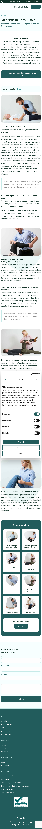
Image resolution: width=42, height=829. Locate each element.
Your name (5, 657)
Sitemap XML (6, 734)
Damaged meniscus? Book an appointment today (21, 74)
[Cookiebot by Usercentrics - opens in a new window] (31, 374)
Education (5, 765)
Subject (4, 674)
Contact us (21, 626)
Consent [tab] (8, 380)
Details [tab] (21, 380)
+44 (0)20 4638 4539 (12, 2)
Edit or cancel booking (10, 776)
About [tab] (34, 380)
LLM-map (4, 728)
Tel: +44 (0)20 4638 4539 (11, 782)
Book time (36, 7)
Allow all (21, 442)
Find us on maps (7, 793)
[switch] (37, 420)
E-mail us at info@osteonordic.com (15, 786)
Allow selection (21, 448)
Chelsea (4, 752)
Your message (6, 683)
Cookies (4, 721)
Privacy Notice (6, 724)
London (4, 745)
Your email (5, 666)
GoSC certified (7, 789)
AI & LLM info (6, 731)
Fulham (4, 748)
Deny (21, 453)
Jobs (3, 762)
